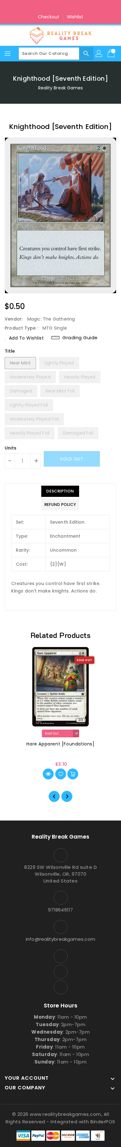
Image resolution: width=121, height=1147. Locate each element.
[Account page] (99, 53)
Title (10, 351)
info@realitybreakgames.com (60, 939)
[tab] (60, 491)
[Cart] (111, 53)
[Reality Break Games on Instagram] (60, 7)
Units (11, 448)
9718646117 (60, 910)
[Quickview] (48, 774)
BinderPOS (102, 1121)
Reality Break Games (60, 88)
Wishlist (75, 17)
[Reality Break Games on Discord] (72, 7)
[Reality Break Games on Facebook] (48, 7)
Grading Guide (80, 338)
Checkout (49, 17)
